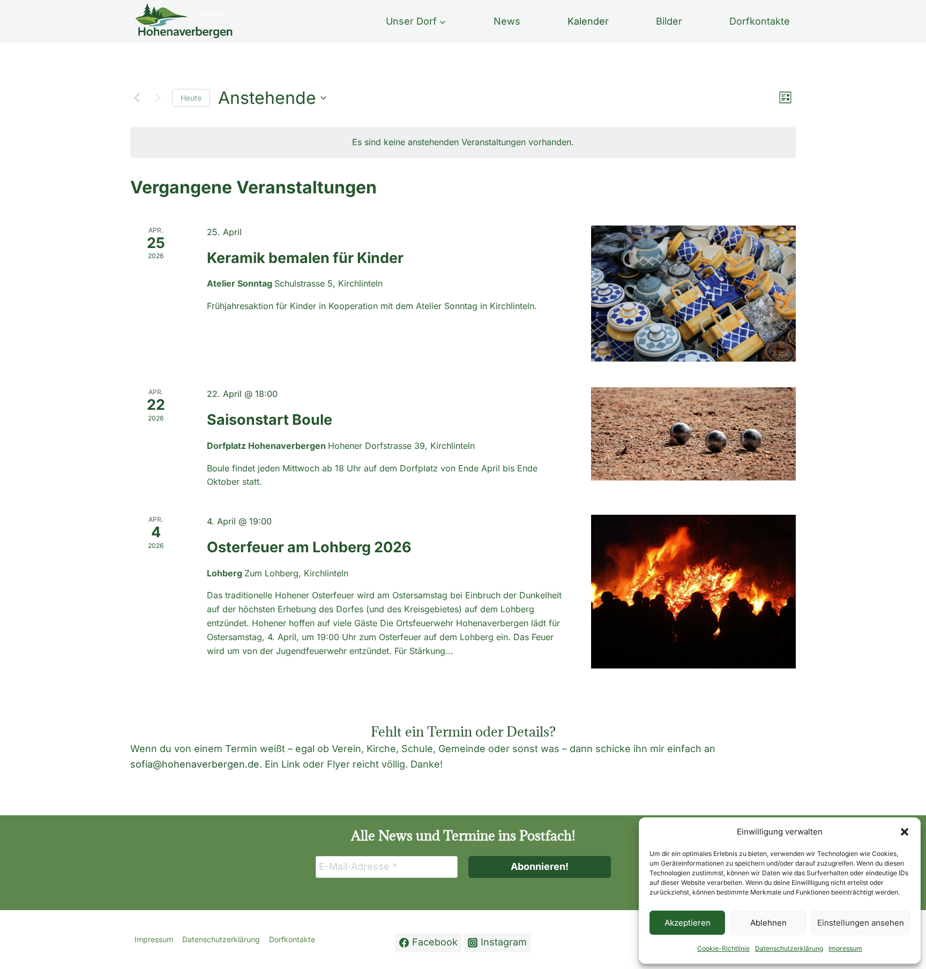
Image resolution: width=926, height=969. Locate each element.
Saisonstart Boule (269, 420)
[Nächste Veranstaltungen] (157, 98)
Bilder (669, 21)
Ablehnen (768, 923)
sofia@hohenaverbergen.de (194, 764)
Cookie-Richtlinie (723, 948)
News (507, 21)
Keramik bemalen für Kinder (305, 258)
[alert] (463, 142)
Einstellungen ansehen (860, 923)
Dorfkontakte (759, 21)
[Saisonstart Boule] (693, 433)
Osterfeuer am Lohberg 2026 (309, 547)
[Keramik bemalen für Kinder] (693, 294)
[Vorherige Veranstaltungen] (136, 98)
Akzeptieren (687, 923)
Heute (191, 97)
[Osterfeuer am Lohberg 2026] (693, 591)
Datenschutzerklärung (789, 948)
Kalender (588, 21)
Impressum (845, 948)
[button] (904, 832)
